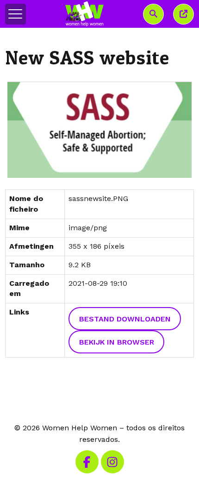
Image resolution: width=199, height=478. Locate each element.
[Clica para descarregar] (99, 130)
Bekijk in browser (116, 342)
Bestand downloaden (125, 318)
